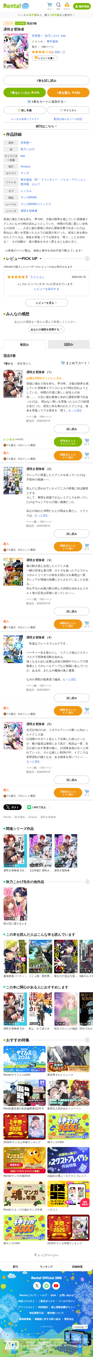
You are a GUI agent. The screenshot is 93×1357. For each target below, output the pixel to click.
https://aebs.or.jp (30, 1351)
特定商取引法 (36, 1312)
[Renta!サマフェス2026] (25, 6)
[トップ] (12, 5)
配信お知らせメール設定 (68, 119)
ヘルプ (43, 1295)
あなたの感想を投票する (45, 329)
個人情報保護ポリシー (63, 1307)
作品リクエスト (26, 1301)
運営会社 (69, 1318)
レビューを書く (46, 58)
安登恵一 (37, 35)
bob (63, 35)
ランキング (46, 1266)
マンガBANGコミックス (36, 204)
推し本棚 (26, 110)
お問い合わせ (66, 1295)
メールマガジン (66, 1301)
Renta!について (28, 1295)
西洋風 (25, 184)
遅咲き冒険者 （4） (39, 637)
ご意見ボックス (46, 1301)
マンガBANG (29, 197)
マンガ (25, 173)
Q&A (53, 1295)
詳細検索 (77, 1266)
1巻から (8, 363)
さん (37, 277)
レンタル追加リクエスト (25, 119)
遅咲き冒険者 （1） (39, 372)
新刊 (15, 1266)
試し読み (72, 429)
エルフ (36, 184)
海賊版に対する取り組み (48, 1318)
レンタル (26, 191)
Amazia (25, 166)
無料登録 (84, 6)
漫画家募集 (25, 1318)
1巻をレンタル (24, 92)
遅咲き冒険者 (29, 210)
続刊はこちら (45, 126)
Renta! (7, 817)
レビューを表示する (46, 289)
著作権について (55, 1312)
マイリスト (70, 110)
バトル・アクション (73, 179)
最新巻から (24, 363)
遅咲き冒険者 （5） (39, 724)
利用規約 (43, 1307)
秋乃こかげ (52, 35)
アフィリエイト (26, 1307)
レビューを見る (45, 303)
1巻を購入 (68, 92)
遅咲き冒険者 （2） (39, 468)
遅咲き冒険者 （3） (39, 560)
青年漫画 (52, 41)
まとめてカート (76, 363)
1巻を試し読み (46, 80)
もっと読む (75, 410)
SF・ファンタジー (46, 179)
